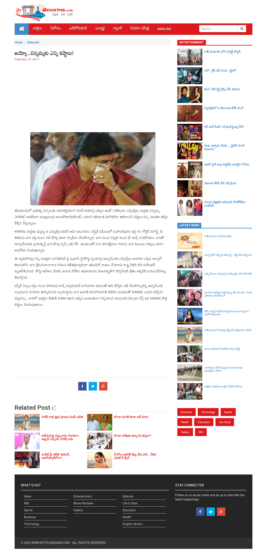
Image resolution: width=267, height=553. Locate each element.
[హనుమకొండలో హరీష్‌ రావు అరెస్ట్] (190, 353)
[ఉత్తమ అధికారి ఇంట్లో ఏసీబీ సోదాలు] (190, 391)
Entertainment (82, 496)
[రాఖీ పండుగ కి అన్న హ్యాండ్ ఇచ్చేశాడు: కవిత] (190, 335)
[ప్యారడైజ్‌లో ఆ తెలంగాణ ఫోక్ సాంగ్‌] (190, 113)
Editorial (33, 42)
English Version (133, 524)
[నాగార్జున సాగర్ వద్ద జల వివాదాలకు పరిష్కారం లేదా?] (190, 372)
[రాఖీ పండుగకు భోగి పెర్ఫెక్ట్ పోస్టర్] (190, 57)
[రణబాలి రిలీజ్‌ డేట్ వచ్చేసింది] (190, 188)
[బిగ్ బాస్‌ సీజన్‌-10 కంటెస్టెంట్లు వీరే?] (190, 132)
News (27, 496)
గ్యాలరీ (117, 29)
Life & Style (130, 503)
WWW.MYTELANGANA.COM (50, 542)
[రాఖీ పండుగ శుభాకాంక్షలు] (190, 241)
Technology (208, 412)
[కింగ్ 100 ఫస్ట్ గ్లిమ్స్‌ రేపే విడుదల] (190, 94)
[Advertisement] (93, 94)
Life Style (224, 422)
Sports (228, 412)
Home (19, 42)
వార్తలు (37, 29)
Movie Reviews (83, 503)
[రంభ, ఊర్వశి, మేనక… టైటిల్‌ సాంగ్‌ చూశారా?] (190, 151)
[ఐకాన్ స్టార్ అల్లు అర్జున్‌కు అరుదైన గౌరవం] (190, 169)
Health (185, 422)
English (164, 29)
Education (204, 422)
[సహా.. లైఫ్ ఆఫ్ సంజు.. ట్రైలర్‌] (190, 75)
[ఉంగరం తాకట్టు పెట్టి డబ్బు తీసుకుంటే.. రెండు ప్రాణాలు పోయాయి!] (190, 297)
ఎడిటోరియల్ (78, 29)
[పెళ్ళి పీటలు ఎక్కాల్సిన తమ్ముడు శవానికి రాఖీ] (190, 278)
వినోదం (55, 29)
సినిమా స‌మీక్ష (140, 29)
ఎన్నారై (100, 29)
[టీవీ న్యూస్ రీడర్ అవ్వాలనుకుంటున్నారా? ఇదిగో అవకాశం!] (190, 316)
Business (186, 412)
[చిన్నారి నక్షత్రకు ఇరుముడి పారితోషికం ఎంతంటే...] (190, 207)
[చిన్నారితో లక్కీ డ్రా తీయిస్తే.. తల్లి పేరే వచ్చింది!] (190, 259)
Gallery (185, 432)
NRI (201, 432)
